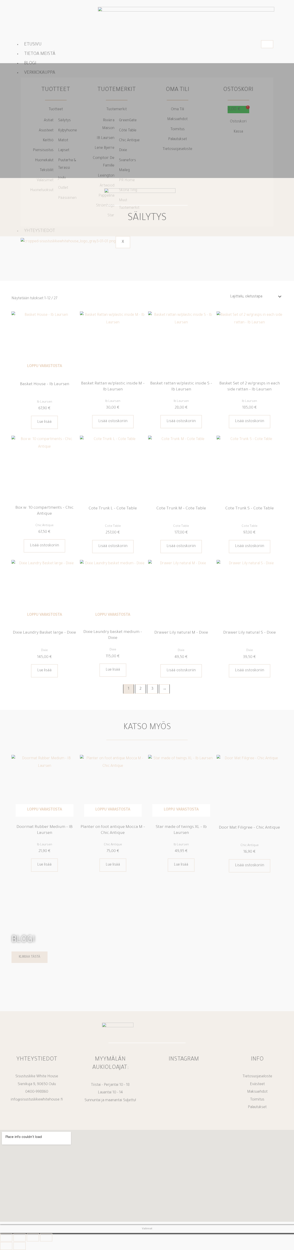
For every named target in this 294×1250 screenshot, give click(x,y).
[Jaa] (33, 1237)
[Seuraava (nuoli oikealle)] (19, 1246)
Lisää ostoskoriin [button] (112, 421)
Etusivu (33, 44)
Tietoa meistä (39, 54)
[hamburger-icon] (267, 44)
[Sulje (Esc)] (46, 1237)
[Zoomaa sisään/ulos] (6, 1237)
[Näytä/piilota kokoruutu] (19, 1237)
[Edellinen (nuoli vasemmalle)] (6, 1246)
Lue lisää (44, 422)
